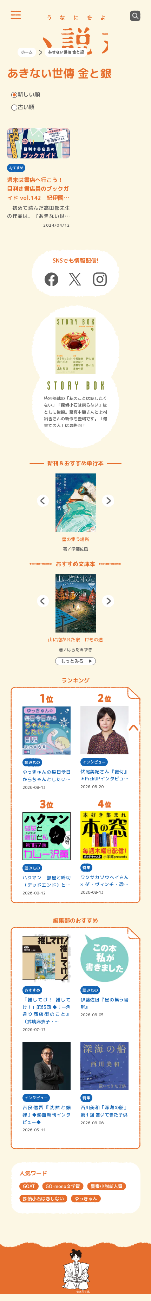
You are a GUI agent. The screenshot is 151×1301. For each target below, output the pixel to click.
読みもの (32, 762)
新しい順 (29, 94)
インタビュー (94, 762)
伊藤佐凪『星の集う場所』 (104, 1003)
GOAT (29, 1186)
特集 (86, 868)
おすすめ (16, 167)
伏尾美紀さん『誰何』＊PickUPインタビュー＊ (104, 775)
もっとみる (72, 661)
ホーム (27, 52)
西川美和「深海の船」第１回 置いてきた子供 (104, 1111)
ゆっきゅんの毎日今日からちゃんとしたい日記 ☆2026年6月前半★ (46, 776)
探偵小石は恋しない (43, 1198)
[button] (43, 501)
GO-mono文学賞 (63, 1186)
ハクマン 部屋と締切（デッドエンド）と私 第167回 (46, 881)
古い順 (26, 107)
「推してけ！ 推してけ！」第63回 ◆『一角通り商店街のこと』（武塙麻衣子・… (46, 1011)
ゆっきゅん (85, 1198)
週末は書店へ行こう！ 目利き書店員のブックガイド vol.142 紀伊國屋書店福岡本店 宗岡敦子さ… (38, 189)
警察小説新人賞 (107, 1186)
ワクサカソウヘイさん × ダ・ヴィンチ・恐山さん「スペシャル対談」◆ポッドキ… (104, 881)
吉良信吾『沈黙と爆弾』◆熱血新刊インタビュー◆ (46, 1114)
